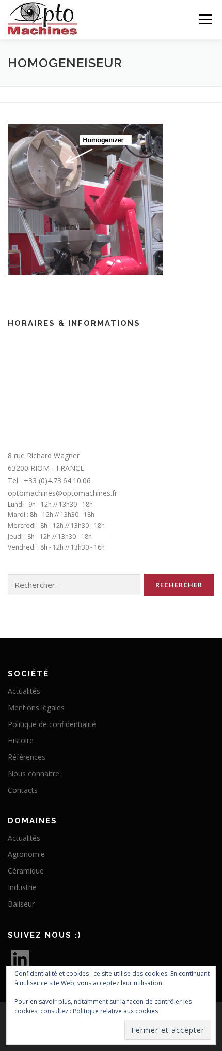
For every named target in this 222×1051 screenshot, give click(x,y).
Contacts (23, 790)
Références (26, 757)
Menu (204, 19)
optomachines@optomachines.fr (62, 493)
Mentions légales (36, 708)
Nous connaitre (33, 773)
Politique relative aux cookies (115, 1010)
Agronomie (26, 854)
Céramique (26, 871)
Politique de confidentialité (52, 724)
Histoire (21, 740)
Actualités (24, 691)
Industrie (22, 887)
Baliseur (21, 904)
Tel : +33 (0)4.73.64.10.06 (49, 480)
